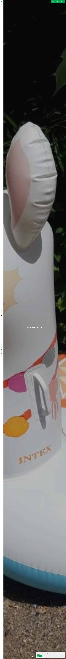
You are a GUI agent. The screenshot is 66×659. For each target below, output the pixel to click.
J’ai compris (39, 656)
